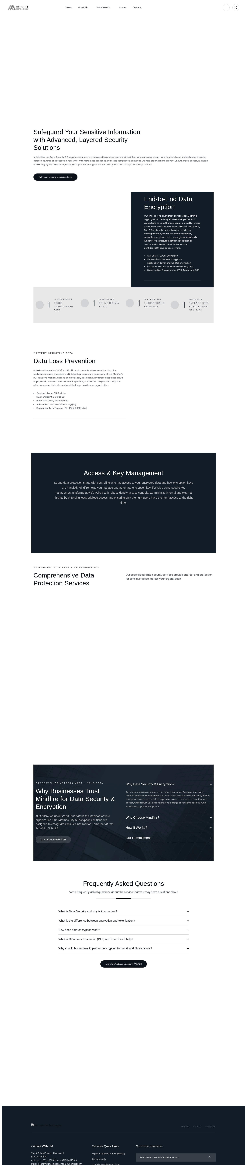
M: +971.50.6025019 (67, 1160)
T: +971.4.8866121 (47, 1160)
